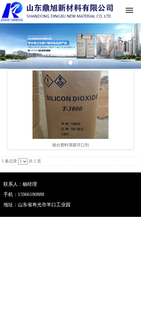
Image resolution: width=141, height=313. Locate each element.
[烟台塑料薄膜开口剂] (70, 104)
